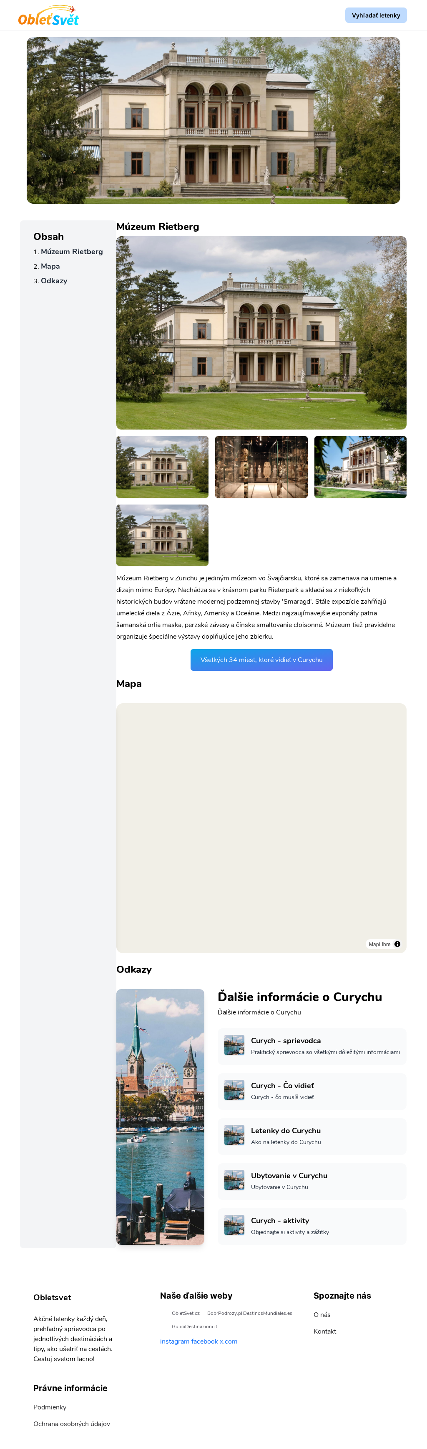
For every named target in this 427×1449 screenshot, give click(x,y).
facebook (204, 1341)
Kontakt (325, 1331)
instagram (175, 1341)
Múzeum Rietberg (72, 252)
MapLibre (380, 943)
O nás (322, 1314)
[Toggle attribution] (397, 944)
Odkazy (54, 281)
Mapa (50, 266)
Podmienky (49, 1407)
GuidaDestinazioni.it (194, 1326)
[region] (261, 828)
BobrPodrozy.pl (224, 1313)
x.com (229, 1341)
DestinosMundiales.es (267, 1313)
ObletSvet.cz (186, 1313)
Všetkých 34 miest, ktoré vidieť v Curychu (262, 660)
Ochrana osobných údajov (71, 1424)
